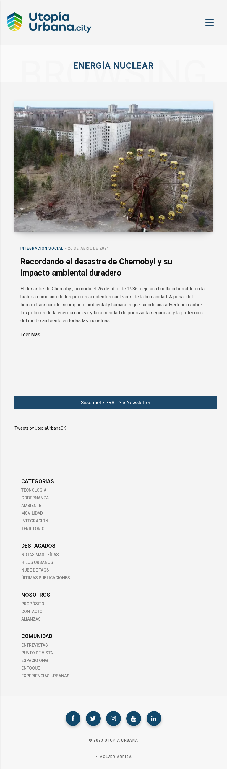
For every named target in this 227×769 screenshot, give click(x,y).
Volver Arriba (115, 757)
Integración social (42, 248)
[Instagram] (113, 718)
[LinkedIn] (154, 718)
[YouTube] (133, 718)
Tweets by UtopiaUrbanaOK (40, 428)
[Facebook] (73, 718)
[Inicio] (48, 32)
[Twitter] (93, 718)
